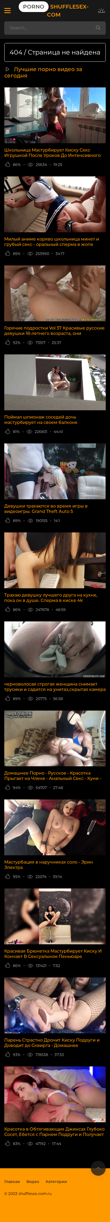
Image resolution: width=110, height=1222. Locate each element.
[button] (7, 10)
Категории (56, 1181)
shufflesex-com (56, 10)
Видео (32, 1181)
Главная (12, 1181)
